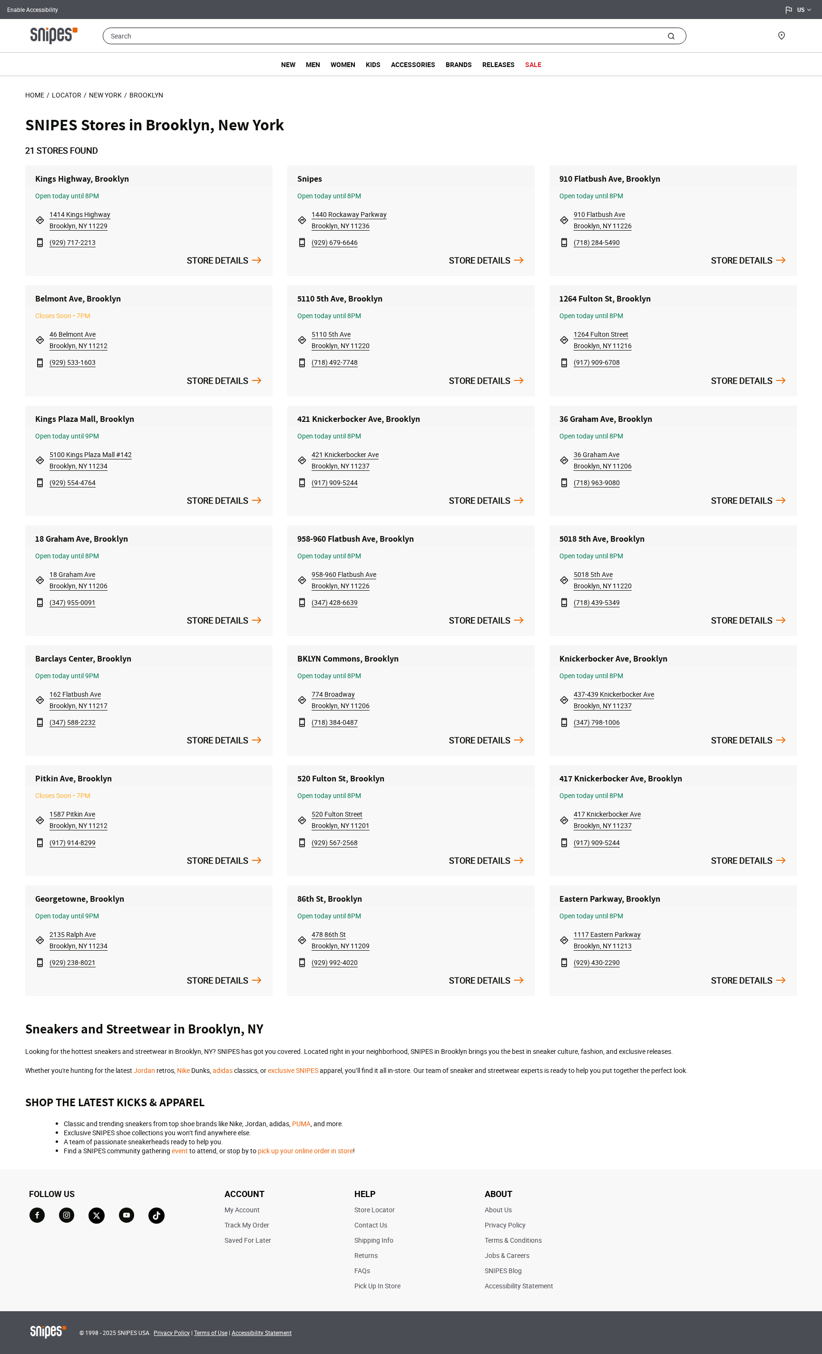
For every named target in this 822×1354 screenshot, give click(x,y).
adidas (223, 1070)
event (180, 1150)
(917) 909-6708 (597, 362)
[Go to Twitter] (96, 1216)
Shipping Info (373, 1240)
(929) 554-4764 (72, 482)
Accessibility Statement (519, 1285)
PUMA (301, 1123)
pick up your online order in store (305, 1150)
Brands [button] (459, 64)
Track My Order (247, 1224)
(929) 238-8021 (72, 962)
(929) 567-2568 (335, 842)
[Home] (54, 34)
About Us (498, 1209)
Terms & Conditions (513, 1240)
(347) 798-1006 (597, 722)
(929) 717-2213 (72, 242)
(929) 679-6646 (335, 242)
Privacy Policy (505, 1224)
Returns (366, 1255)
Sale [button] (533, 64)
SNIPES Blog (503, 1270)
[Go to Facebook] (37, 1215)
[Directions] (40, 220)
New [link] (288, 64)
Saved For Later (248, 1240)
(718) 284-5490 (597, 242)
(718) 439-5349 (597, 602)
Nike (183, 1070)
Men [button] (313, 64)
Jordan (144, 1070)
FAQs (362, 1270)
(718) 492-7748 (335, 362)
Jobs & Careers (507, 1255)
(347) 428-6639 (335, 602)
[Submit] (671, 35)
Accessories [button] (413, 64)
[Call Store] (40, 242)
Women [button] (343, 64)
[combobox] (394, 36)
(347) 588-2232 (72, 722)
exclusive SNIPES (293, 1070)
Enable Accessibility (32, 9)
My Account (242, 1209)
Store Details (217, 260)
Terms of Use (210, 1332)
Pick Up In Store (377, 1285)
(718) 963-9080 (597, 482)
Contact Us (370, 1224)
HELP (365, 1193)
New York (105, 94)
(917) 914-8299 (72, 842)
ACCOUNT (244, 1193)
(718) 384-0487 (335, 722)
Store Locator (374, 1209)
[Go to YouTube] (126, 1215)
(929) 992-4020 (335, 962)
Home (34, 94)
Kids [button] (373, 64)
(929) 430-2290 (597, 962)
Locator (66, 94)
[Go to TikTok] (156, 1216)
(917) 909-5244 (335, 482)
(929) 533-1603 (72, 362)
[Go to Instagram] (66, 1215)
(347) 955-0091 (72, 602)
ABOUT (498, 1193)
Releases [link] (498, 64)
